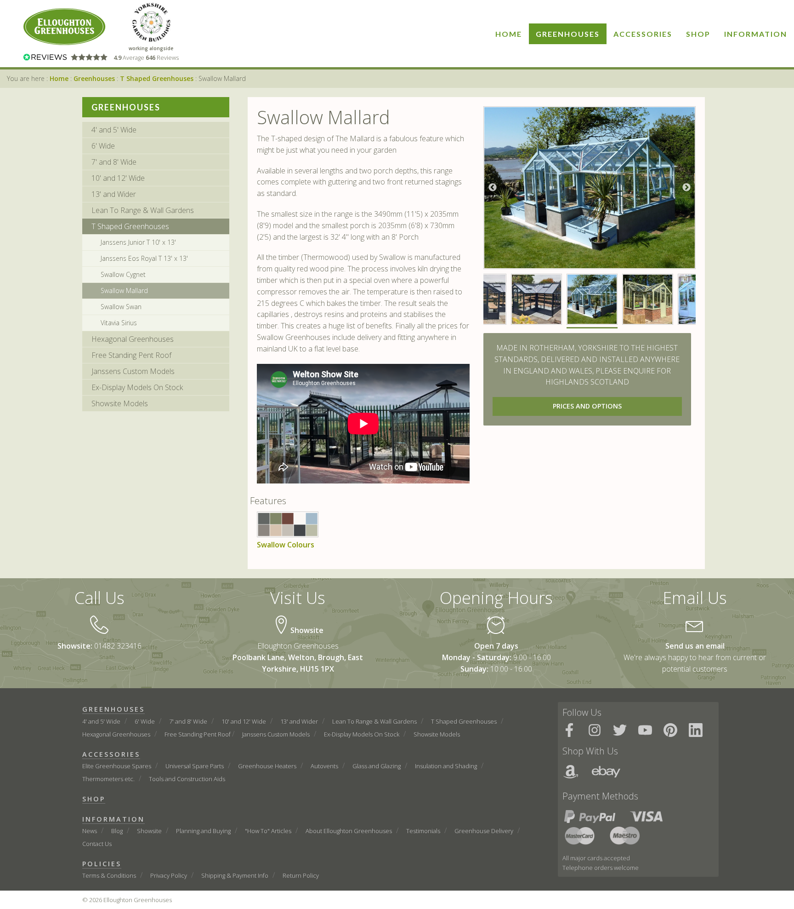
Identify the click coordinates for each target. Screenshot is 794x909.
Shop (698, 33)
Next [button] (686, 187)
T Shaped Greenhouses (156, 78)
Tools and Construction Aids (187, 779)
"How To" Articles (268, 831)
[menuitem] (508, 33)
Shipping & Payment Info (234, 875)
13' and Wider (113, 194)
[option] (589, 187)
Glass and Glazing (376, 766)
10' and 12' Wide (118, 178)
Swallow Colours (285, 545)
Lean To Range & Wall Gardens (142, 210)
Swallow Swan (121, 306)
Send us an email (695, 646)
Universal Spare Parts (194, 766)
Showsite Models (119, 403)
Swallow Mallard (124, 290)
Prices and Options (587, 406)
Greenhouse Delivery (483, 831)
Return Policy (301, 875)
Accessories (642, 33)
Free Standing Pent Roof (131, 355)
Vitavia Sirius (119, 322)
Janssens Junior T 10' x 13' (138, 242)
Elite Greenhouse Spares (116, 766)
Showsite (149, 831)
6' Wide (103, 146)
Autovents (324, 766)
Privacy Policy (168, 875)
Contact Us (97, 844)
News (89, 831)
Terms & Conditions (109, 875)
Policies (101, 863)
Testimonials (423, 831)
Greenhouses (568, 33)
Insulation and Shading (446, 766)
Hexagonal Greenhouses (132, 339)
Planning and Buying (203, 831)
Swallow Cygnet (123, 274)
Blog (117, 831)
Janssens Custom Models (133, 371)
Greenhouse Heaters (267, 766)
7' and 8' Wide (113, 162)
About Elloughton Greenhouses (349, 831)
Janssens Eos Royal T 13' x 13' (144, 258)
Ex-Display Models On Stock (137, 387)
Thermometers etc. (108, 779)
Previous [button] (492, 187)
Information (755, 33)
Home (508, 33)
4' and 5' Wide (113, 130)
